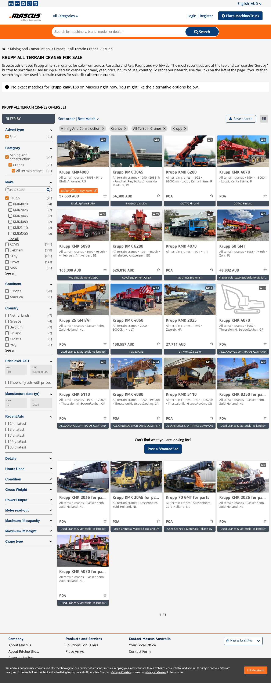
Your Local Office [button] (142, 645)
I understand (255, 670)
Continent (13, 284)
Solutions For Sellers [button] (82, 645)
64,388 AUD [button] (122, 196)
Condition (13, 479)
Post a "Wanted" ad (163, 449)
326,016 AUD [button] (123, 270)
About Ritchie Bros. (23, 651)
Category (12, 148)
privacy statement (155, 672)
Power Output (16, 500)
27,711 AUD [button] (176, 344)
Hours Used (15, 469)
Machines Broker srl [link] (189, 277)
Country (11, 308)
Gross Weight (16, 489)
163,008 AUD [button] (70, 270)
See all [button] (13, 239)
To (33, 400)
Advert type (14, 129)
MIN (8, 367)
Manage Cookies (121, 672)
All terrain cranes (84, 49)
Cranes (59, 49)
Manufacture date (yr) (22, 394)
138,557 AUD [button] (123, 344)
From (8, 400)
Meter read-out (17, 510)
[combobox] (226, 641)
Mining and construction (30, 49)
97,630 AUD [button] (69, 196)
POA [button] (169, 196)
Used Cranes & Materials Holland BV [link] (83, 351)
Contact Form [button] (140, 651)
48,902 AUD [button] (229, 270)
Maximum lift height (20, 531)
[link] (83, 151)
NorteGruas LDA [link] (136, 203)
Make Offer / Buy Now (76, 191)
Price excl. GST (17, 361)
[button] (28, 119)
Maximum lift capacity (22, 521)
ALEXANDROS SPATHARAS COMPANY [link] (243, 351)
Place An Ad (75, 651)
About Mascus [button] (19, 645)
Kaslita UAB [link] (136, 351)
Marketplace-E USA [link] (83, 203)
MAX (34, 367)
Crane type (14, 541)
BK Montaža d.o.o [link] (190, 351)
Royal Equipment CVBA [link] (83, 277)
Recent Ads (14, 416)
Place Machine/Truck (242, 16)
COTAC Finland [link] (189, 203)
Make (9, 182)
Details (10, 458)
